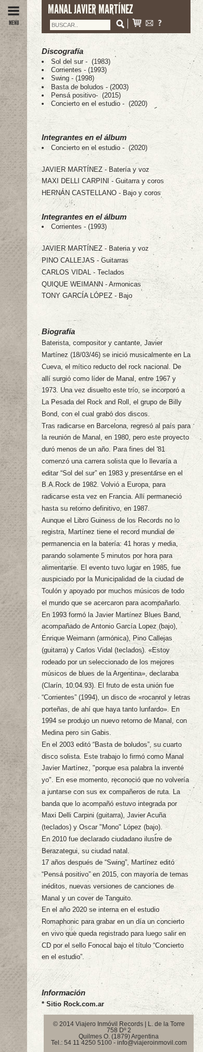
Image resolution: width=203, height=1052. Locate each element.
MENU (14, 22)
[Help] (159, 24)
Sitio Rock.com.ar (75, 1004)
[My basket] (137, 24)
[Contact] (149, 24)
